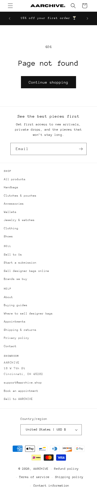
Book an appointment (21, 391)
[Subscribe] (80, 149)
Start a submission (20, 262)
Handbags (11, 187)
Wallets (10, 212)
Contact (10, 346)
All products (15, 179)
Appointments (15, 321)
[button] (10, 5)
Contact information (51, 485)
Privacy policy (16, 338)
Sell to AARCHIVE (18, 399)
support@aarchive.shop (23, 382)
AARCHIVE (40, 469)
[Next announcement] (87, 18)
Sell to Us (13, 254)
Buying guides (15, 305)
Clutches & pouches (20, 195)
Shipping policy (69, 477)
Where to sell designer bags (28, 313)
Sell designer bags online (26, 271)
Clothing (11, 228)
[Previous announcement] (9, 18)
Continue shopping (48, 82)
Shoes (8, 236)
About (8, 297)
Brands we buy (15, 279)
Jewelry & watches (19, 220)
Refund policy (66, 469)
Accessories (14, 203)
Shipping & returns (20, 330)
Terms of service (34, 477)
